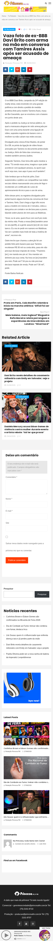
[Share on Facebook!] (5, 69)
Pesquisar (8, 589)
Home (4, 16)
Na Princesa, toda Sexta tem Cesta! (29, 841)
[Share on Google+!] (17, 69)
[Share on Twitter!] (11, 69)
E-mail (9, 511)
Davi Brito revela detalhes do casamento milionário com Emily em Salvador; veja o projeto (26, 378)
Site (7, 523)
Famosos (9, 397)
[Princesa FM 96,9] (16, 3)
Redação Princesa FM (14, 63)
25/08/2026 (11, 385)
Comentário (11, 477)
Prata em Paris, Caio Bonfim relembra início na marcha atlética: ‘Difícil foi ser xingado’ (26, 305)
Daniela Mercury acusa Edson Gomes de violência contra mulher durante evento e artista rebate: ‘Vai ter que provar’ (26, 429)
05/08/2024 (31, 63)
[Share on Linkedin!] (23, 69)
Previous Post (10, 300)
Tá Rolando (12, 16)
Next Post (44, 312)
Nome (9, 499)
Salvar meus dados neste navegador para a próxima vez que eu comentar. (25, 547)
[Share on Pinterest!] (29, 69)
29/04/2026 (11, 436)
